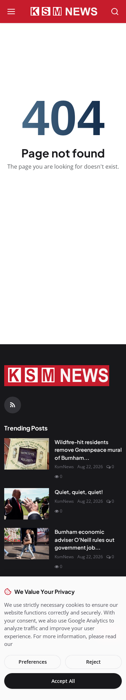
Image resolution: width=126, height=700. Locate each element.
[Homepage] (63, 11)
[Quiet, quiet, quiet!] (26, 504)
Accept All (63, 681)
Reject (93, 661)
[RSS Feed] (12, 405)
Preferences (33, 661)
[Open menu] (11, 11)
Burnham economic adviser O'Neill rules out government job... (84, 539)
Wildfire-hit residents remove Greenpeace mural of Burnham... (88, 450)
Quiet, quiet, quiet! (79, 491)
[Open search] (114, 11)
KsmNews (64, 467)
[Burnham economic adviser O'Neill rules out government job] (26, 543)
